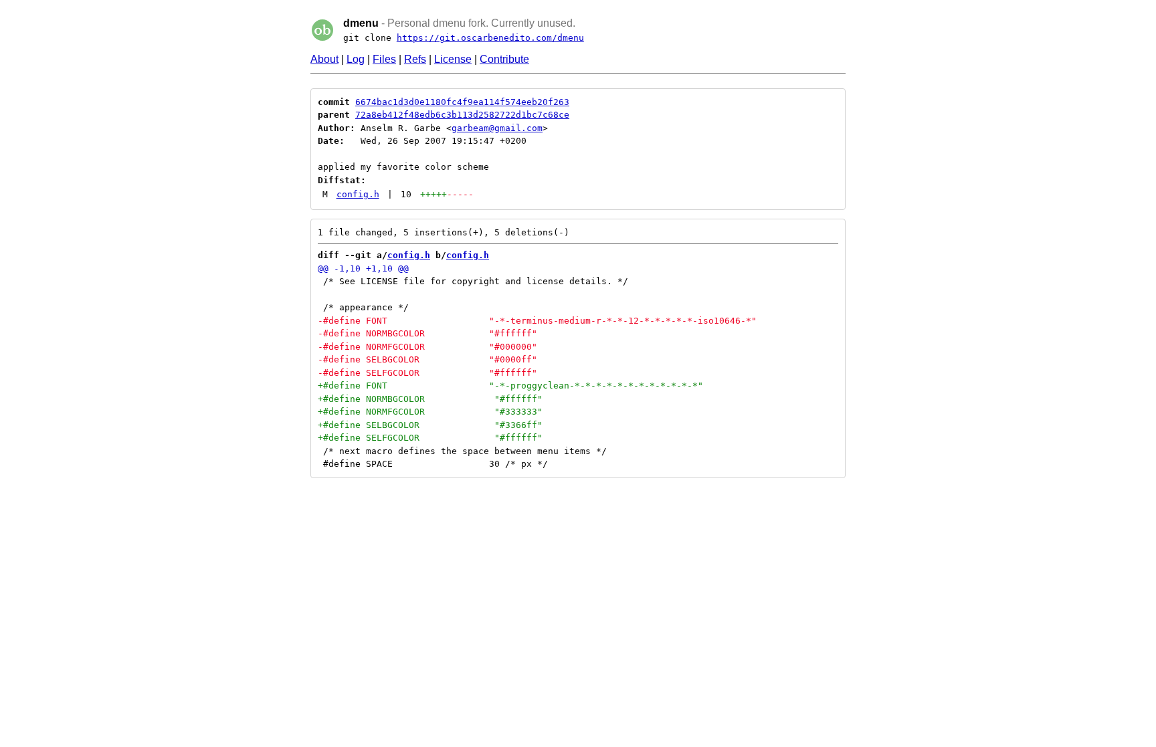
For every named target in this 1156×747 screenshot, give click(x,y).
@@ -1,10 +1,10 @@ (363, 268)
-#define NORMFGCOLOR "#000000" (427, 347)
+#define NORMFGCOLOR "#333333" (430, 412)
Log (356, 59)
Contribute (504, 59)
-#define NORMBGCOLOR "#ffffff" (427, 333)
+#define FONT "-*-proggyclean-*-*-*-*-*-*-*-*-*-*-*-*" (510, 386)
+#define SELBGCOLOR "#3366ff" (430, 425)
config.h (357, 194)
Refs (415, 59)
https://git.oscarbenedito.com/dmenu (490, 38)
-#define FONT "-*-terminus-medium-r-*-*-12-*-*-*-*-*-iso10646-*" (537, 321)
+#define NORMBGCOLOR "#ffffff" (430, 399)
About (324, 59)
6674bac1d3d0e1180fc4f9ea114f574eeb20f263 (462, 102)
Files (384, 59)
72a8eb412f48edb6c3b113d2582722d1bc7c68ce (462, 115)
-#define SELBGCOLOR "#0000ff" (427, 359)
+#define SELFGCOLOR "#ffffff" (430, 438)
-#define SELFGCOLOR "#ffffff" (427, 373)
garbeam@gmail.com (497, 128)
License (453, 59)
